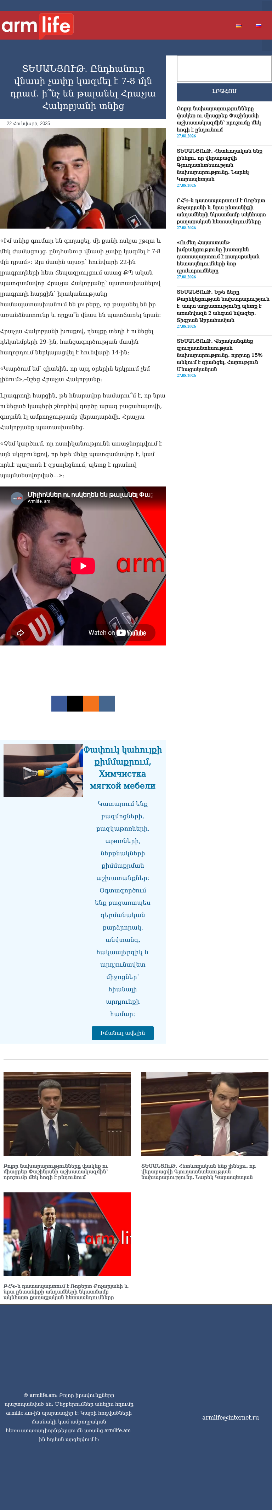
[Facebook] (216, 5)
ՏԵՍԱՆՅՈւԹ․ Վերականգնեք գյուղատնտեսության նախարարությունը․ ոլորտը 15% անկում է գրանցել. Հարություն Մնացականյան (219, 355)
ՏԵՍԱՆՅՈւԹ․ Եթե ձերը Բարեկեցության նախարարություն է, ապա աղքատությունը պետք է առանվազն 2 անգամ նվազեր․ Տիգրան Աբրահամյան (223, 306)
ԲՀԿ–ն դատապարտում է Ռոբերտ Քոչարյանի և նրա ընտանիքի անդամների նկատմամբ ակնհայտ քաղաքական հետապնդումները (66, 1291)
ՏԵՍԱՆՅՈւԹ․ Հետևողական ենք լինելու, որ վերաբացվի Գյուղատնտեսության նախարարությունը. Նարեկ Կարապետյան (219, 165)
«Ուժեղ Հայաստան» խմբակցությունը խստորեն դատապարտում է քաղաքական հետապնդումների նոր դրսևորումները (218, 256)
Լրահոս (224, 91)
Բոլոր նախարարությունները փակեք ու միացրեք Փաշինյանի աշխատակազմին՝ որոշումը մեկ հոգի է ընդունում (56, 1171)
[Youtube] (239, 5)
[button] (267, 6)
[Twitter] (227, 5)
